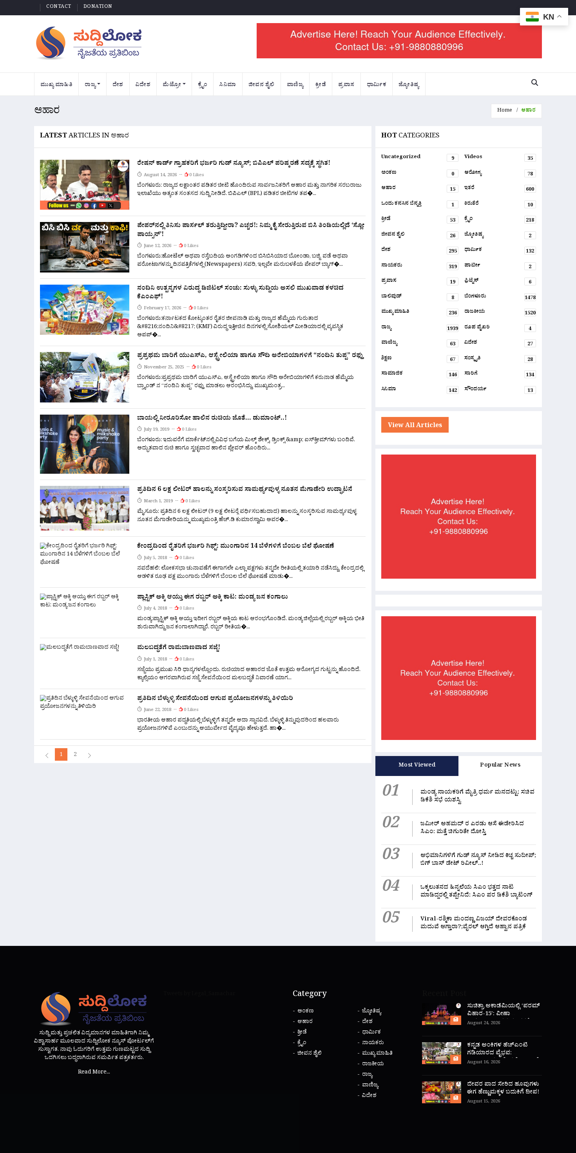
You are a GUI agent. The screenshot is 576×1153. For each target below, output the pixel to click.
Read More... (94, 1072)
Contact (58, 7)
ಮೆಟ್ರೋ (172, 85)
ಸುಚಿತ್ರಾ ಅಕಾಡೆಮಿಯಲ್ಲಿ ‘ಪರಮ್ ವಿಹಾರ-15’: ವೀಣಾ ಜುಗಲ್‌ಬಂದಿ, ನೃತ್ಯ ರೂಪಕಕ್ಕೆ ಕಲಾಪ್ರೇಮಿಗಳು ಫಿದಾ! (503, 1018)
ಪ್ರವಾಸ (346, 85)
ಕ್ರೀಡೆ (320, 85)
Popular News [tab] (500, 765)
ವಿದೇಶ (143, 85)
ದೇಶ (117, 85)
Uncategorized (417, 158)
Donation (97, 7)
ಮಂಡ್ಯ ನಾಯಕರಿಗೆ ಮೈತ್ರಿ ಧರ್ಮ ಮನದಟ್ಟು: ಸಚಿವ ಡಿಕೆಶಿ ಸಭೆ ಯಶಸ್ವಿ (477, 797)
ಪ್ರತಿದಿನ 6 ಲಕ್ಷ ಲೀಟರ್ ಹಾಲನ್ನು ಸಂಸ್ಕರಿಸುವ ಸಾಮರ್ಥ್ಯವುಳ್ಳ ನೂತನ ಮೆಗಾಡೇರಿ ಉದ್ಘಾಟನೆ (244, 490)
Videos (498, 158)
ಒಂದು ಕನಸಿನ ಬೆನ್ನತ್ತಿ (417, 205)
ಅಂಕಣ (417, 174)
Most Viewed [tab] (417, 765)
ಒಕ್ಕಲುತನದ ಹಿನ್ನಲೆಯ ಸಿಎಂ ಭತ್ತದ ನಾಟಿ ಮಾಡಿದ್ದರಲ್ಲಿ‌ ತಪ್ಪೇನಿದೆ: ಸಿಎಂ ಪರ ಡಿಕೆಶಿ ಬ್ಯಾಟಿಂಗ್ (476, 892)
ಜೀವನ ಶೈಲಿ (261, 85)
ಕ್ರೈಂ (203, 85)
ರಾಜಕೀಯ (500, 313)
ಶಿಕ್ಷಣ (418, 359)
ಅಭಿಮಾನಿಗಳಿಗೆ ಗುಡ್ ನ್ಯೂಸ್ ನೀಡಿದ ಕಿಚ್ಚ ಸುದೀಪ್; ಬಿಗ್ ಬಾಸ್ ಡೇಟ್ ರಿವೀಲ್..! (478, 860)
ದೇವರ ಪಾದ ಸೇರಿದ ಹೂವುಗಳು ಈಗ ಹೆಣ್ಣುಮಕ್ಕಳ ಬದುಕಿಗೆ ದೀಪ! (503, 1089)
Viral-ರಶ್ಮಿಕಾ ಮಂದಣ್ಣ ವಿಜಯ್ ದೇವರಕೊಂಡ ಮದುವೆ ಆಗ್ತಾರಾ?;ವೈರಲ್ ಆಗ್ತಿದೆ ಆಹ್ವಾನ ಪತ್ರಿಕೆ (474, 924)
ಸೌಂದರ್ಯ (498, 390)
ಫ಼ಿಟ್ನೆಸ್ (497, 282)
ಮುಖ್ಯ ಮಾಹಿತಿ (56, 85)
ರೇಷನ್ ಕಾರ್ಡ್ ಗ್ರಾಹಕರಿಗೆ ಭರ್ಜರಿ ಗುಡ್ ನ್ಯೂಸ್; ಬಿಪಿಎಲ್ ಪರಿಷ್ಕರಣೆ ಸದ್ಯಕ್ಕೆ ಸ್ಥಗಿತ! (233, 164)
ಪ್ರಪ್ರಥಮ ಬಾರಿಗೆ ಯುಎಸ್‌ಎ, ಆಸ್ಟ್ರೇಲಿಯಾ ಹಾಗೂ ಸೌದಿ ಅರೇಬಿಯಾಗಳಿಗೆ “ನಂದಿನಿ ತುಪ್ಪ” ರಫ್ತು (250, 356)
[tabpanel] (458, 859)
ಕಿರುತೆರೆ (498, 205)
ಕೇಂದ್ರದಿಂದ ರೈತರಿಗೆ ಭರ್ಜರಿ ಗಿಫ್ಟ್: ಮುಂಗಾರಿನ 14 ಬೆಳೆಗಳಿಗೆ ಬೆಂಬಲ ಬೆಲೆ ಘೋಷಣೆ (235, 547)
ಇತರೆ (499, 189)
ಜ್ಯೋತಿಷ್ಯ (408, 85)
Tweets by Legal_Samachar (199, 994)
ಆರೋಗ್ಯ (498, 174)
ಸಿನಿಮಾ (227, 85)
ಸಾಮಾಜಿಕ (419, 375)
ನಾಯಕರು (419, 267)
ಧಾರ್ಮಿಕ (377, 85)
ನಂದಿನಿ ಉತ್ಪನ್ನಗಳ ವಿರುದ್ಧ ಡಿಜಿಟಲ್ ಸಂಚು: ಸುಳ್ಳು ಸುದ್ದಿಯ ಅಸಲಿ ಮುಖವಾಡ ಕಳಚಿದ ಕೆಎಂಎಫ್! (240, 293)
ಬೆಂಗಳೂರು (500, 298)
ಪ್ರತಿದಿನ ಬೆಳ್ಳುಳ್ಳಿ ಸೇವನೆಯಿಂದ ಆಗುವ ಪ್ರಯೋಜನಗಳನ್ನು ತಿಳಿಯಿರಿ (215, 699)
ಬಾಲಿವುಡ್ (417, 298)
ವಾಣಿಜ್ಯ (295, 85)
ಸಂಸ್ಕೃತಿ (498, 359)
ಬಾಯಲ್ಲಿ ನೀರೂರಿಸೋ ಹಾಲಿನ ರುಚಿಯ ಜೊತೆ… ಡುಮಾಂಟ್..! (212, 419)
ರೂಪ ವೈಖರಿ (497, 329)
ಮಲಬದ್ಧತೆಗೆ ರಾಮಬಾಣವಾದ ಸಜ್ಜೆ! (178, 648)
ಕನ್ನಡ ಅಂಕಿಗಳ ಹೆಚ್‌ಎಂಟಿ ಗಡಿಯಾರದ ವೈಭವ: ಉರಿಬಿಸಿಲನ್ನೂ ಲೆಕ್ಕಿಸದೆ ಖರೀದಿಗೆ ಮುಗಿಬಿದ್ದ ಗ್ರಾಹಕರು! (503, 1057)
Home (504, 111)
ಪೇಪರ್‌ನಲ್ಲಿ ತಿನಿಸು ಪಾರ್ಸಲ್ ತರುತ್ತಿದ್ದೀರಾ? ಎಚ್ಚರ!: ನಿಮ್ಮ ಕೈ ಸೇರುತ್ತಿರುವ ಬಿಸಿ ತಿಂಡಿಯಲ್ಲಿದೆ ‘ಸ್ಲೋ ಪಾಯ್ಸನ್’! (250, 230)
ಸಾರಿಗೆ (499, 375)
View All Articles (415, 426)
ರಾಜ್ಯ (90, 85)
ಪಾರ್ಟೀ (497, 267)
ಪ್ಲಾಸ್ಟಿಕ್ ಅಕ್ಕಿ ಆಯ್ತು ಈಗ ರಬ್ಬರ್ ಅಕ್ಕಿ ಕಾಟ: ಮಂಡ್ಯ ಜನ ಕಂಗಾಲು (212, 598)
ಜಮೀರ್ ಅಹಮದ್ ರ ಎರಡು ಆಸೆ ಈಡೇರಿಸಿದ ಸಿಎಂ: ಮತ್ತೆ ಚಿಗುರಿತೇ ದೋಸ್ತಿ (472, 828)
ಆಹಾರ (418, 189)
